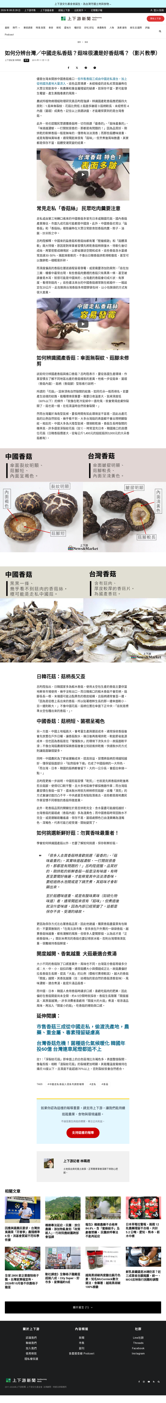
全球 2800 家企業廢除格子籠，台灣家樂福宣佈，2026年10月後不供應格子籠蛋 (22, 1281)
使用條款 (31, 1353)
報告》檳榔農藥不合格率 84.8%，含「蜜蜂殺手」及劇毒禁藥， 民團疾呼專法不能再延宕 (102, 1230)
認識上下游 (64, 10)
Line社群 (138, 1337)
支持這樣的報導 (83, 1133)
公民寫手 (78, 10)
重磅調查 (28, 27)
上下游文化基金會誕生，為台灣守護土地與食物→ (83, 4)
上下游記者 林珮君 (13, 60)
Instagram (138, 1353)
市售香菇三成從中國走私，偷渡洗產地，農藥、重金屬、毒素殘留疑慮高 (83, 1029)
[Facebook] (139, 1382)
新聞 (81, 1337)
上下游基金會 (47, 10)
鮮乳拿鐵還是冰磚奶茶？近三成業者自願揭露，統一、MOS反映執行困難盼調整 (143, 1275)
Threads (138, 1343)
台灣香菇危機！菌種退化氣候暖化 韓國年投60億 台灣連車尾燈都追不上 (81, 1046)
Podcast (9, 34)
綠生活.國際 (136, 27)
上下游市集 (30, 10)
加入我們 (31, 1348)
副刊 (81, 1348)
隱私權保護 (31, 1358)
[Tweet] (77, 68)
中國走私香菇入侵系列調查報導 (66, 1084)
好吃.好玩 (89, 27)
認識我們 (31, 1337)
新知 (58, 27)
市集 (81, 1343)
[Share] (68, 68)
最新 (7, 27)
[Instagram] (143, 1382)
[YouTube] (148, 1382)
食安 (51, 27)
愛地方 (67, 27)
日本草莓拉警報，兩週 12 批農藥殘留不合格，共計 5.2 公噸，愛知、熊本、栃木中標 (143, 1230)
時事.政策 (40, 27)
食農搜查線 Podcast (82, 1353)
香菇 (105, 1084)
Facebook (138, 1348)
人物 (111, 27)
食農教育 (101, 27)
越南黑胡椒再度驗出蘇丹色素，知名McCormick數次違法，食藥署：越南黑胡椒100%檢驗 (102, 1281)
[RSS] (153, 1382)
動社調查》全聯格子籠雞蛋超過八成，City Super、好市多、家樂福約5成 (62, 1278)
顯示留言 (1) (81, 1307)
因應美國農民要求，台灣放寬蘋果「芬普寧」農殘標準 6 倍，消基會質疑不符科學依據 (22, 1233)
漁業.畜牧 (122, 27)
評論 (147, 27)
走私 (93, 1084)
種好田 (77, 27)
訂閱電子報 (96, 10)
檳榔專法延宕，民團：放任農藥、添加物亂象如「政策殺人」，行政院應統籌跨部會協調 (62, 1231)
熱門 (15, 27)
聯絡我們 (31, 1343)
